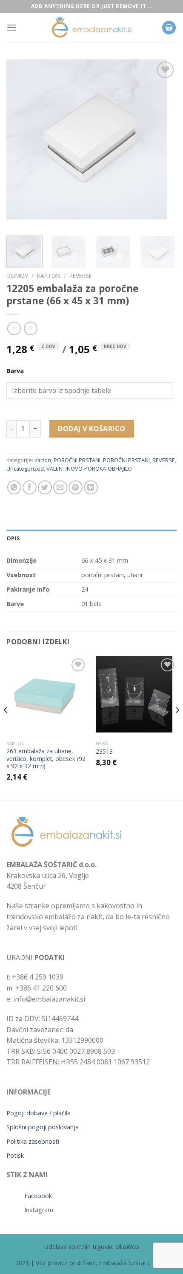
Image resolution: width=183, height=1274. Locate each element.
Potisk (15, 1155)
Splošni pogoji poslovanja (42, 1127)
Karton (48, 276)
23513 (104, 751)
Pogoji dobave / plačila (38, 1113)
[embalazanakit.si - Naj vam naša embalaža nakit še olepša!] (91, 28)
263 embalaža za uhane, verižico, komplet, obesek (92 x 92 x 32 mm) (46, 758)
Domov (17, 276)
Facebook (38, 1196)
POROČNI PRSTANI (77, 460)
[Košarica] (169, 28)
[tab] (91, 538)
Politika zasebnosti (32, 1141)
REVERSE (80, 276)
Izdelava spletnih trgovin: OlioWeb (91, 1247)
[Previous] (20, 144)
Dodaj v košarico (92, 428)
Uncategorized (25, 468)
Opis (13, 538)
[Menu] (11, 27)
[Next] (162, 144)
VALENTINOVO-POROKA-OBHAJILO (89, 468)
